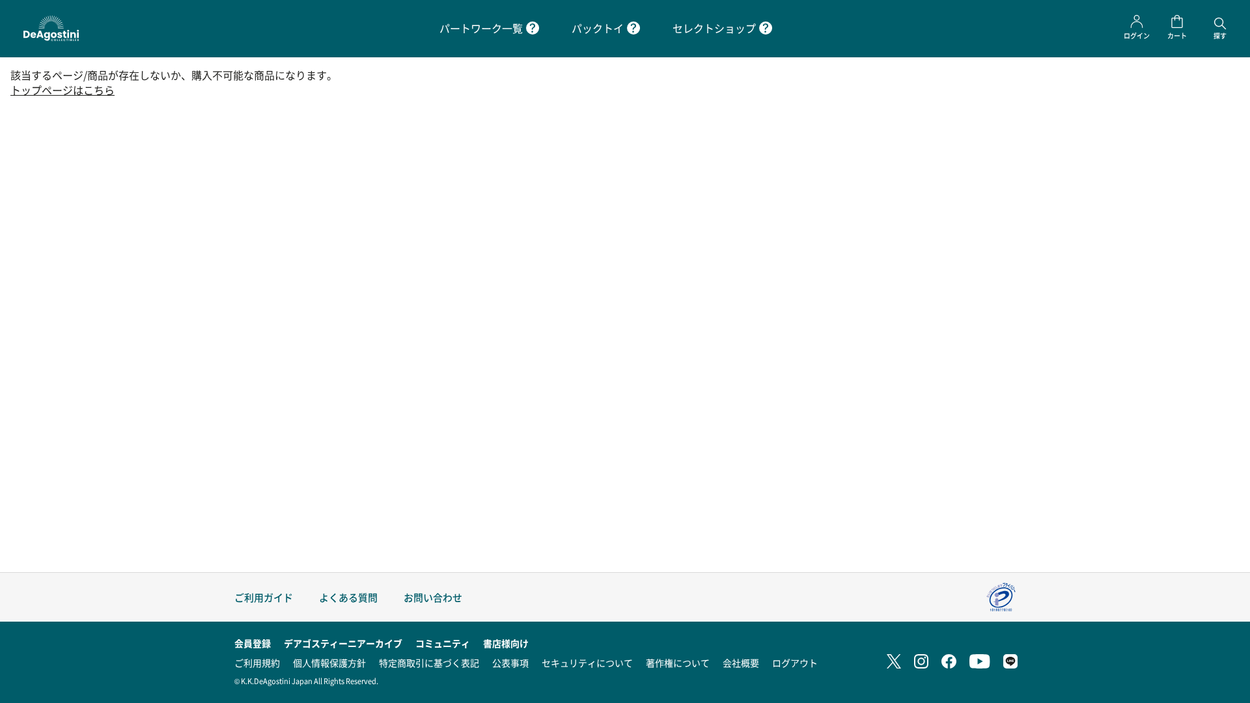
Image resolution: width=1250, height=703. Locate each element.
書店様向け (506, 643)
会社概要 (741, 662)
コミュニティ (442, 643)
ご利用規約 (257, 662)
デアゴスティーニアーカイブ (343, 643)
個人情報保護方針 (329, 662)
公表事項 (510, 662)
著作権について (678, 662)
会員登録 (252, 643)
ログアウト (795, 662)
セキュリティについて (587, 662)
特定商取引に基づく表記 (429, 662)
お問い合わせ (433, 597)
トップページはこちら (62, 90)
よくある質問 (348, 597)
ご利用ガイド (263, 597)
